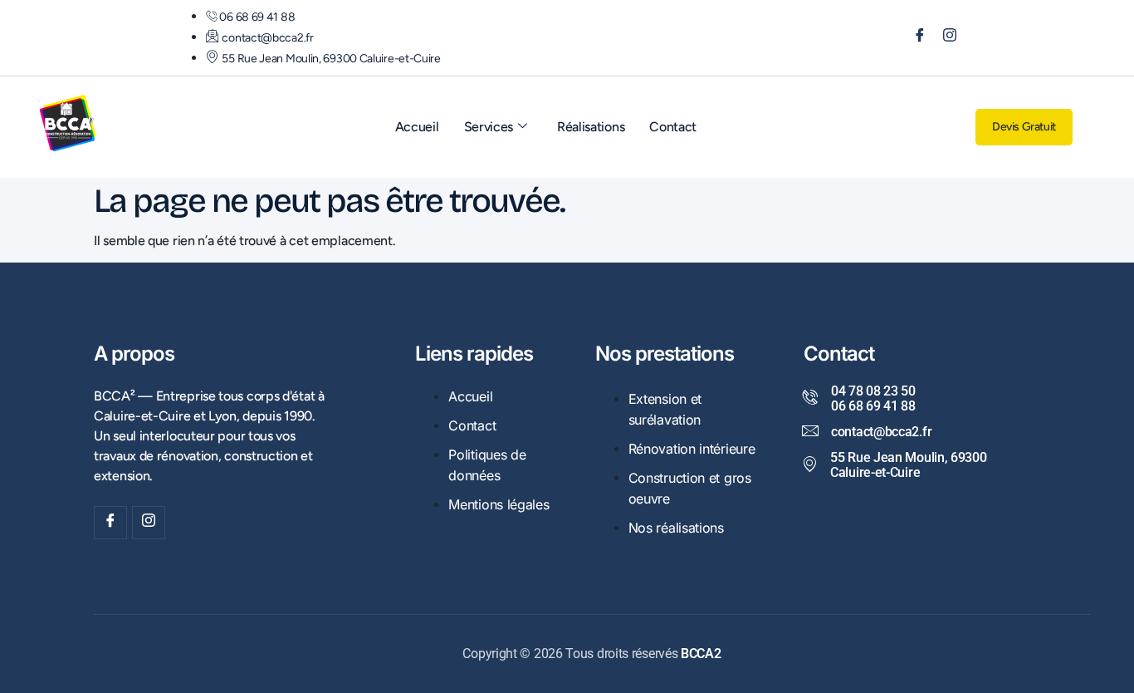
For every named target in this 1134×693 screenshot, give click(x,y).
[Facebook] (914, 38)
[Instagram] (943, 38)
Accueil (417, 127)
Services (489, 127)
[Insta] (148, 522)
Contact (673, 127)
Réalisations (590, 127)
